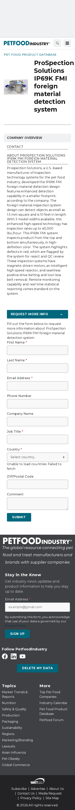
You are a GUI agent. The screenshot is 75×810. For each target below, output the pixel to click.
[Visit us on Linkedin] (14, 656)
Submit (19, 517)
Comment (15, 494)
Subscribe (19, 789)
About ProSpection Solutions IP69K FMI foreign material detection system (36, 159)
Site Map (52, 798)
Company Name (20, 413)
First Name (17, 342)
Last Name (17, 360)
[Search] (57, 43)
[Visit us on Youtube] (22, 656)
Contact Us (26, 793)
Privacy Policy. (15, 626)
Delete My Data (37, 668)
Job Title (15, 431)
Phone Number (19, 396)
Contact (15, 147)
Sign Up (17, 634)
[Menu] (67, 43)
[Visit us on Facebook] (5, 656)
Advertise (38, 789)
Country (14, 449)
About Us (56, 789)
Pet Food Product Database (30, 54)
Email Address (19, 378)
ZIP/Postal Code (20, 476)
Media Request (50, 793)
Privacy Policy (31, 798)
